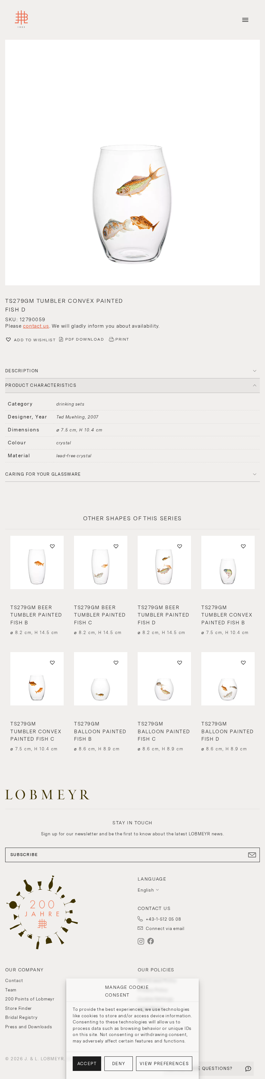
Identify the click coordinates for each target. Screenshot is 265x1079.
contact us (36, 326)
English (146, 890)
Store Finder (18, 1008)
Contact (14, 980)
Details (37, 620)
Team (10, 990)
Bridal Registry (21, 1017)
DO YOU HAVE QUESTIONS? (200, 1068)
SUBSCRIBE (24, 854)
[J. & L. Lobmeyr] (21, 19)
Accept (87, 1063)
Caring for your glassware (43, 474)
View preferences (164, 1063)
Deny (118, 1063)
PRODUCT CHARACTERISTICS (40, 385)
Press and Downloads (28, 1026)
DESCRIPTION (21, 370)
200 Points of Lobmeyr (30, 999)
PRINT (122, 339)
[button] (132, 163)
